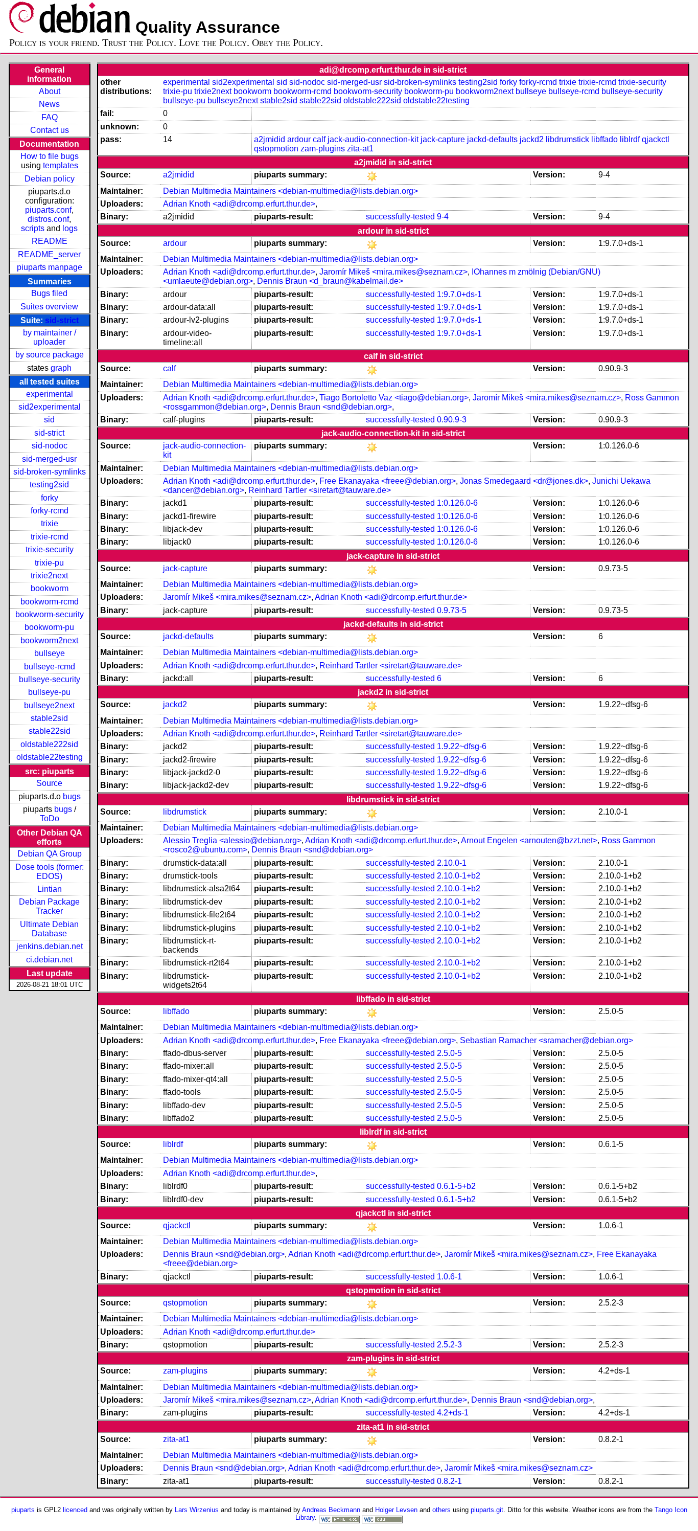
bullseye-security (49, 679)
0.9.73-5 (452, 610)
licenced (75, 1510)
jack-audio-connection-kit (373, 139)
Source (49, 783)
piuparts (23, 1510)
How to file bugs (49, 156)
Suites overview (49, 306)
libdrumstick (567, 139)
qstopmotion (276, 148)
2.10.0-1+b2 (458, 875)
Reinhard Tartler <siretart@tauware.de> (319, 490)
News (49, 104)
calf (319, 139)
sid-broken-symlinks (49, 471)
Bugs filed (49, 293)
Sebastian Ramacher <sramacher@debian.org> (546, 1040)
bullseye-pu (49, 692)
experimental (49, 394)
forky (49, 497)
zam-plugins (322, 148)
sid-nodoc (49, 445)
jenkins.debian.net (49, 946)
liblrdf (630, 139)
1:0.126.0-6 (457, 503)
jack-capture (443, 139)
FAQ (49, 117)
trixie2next (49, 575)
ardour (299, 139)
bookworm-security (49, 614)
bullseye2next (49, 705)
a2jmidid (269, 139)
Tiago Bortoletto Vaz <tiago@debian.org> (394, 397)
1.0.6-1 (449, 1276)
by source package (49, 354)
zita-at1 (360, 148)
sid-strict (62, 320)
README (49, 241)
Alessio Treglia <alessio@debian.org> (232, 840)
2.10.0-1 (452, 863)
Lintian (49, 889)
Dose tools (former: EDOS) (49, 872)
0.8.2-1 (449, 1481)
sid (49, 419)
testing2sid (49, 484)
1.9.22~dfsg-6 (461, 746)
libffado (604, 139)
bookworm (49, 588)
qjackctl (655, 139)
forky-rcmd (49, 510)
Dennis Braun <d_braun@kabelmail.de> (330, 281)
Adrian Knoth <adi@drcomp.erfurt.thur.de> (239, 203)
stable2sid (49, 718)
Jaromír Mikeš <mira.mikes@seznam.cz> (393, 271)
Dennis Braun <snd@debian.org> (331, 406)
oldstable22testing (49, 757)
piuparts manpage (49, 267)
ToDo (49, 818)
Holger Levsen (396, 1510)
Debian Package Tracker (49, 906)
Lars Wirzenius (197, 1510)
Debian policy (50, 178)
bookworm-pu (49, 627)
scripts (32, 228)
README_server (49, 254)
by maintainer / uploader (49, 337)
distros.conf (48, 219)
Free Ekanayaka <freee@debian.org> (387, 481)
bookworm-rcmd (49, 601)
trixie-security (50, 549)
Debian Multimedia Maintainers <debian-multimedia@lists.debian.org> (290, 191)
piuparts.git (487, 1510)
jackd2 (532, 139)
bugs (72, 796)
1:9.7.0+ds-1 (459, 294)
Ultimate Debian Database (49, 929)
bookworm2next (49, 640)
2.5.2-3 (449, 1344)
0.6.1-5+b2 (456, 1186)
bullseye (49, 653)
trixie (49, 523)
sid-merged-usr (49, 459)
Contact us (49, 130)
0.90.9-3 (452, 419)
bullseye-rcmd (49, 666)
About (49, 91)
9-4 (443, 216)
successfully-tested (400, 216)
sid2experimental (49, 406)
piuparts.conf (48, 210)
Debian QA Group (49, 853)
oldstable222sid (49, 744)
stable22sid (50, 731)
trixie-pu (49, 562)
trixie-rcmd (49, 536)
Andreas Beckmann (331, 1510)
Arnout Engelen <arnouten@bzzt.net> (529, 840)
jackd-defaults (492, 139)
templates (60, 165)
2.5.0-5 (449, 1053)
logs (70, 228)
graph (61, 368)
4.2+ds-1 (453, 1412)
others (441, 1510)
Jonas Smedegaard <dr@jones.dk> (524, 481)
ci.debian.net (49, 959)
